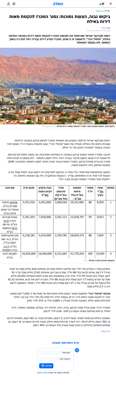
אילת (103, 332)
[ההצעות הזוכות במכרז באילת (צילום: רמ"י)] (58, 224)
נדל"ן (108, 332)
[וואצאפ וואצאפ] (14, 3)
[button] (102, 4)
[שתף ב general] (8, 3)
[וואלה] (58, 3)
